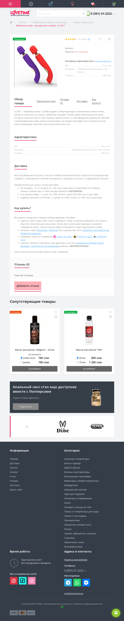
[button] (102, 13)
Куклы (67, 502)
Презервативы (72, 520)
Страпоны (69, 537)
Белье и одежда (72, 463)
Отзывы (14, 480)
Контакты (15, 485)
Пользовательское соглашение (58, 604)
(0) (89, 39)
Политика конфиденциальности (88, 604)
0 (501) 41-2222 (64, 236)
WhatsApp (42, 230)
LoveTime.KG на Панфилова (45, 246)
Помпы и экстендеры (75, 515)
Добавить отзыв (28, 286)
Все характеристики (103, 61)
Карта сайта (16, 489)
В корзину (35, 368)
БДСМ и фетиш (72, 467)
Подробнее (25, 406)
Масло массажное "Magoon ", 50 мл (35, 349)
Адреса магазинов (75, 559)
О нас (13, 476)
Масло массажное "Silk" (89, 349)
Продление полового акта (77, 524)
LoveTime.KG (29, 604)
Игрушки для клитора (75, 489)
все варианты (34, 354)
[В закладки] (100, 39)
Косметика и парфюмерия (78, 498)
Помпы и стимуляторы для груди (81, 511)
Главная (14, 458)
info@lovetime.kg (73, 593)
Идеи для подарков (74, 494)
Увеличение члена (74, 542)
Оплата (14, 467)
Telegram (53, 230)
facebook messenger (30, 233)
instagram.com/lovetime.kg (95, 230)
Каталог (22, 22)
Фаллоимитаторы (73, 546)
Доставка (82, 101)
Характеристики (46, 101)
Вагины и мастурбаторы (77, 472)
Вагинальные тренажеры (77, 476)
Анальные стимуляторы (76, 458)
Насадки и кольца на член (78, 507)
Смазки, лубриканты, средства (80, 533)
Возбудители (71, 485)
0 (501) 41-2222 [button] (73, 570)
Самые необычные (83, 22)
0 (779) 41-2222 (84, 236)
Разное (68, 529)
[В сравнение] (109, 39)
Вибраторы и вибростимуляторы (50, 22)
